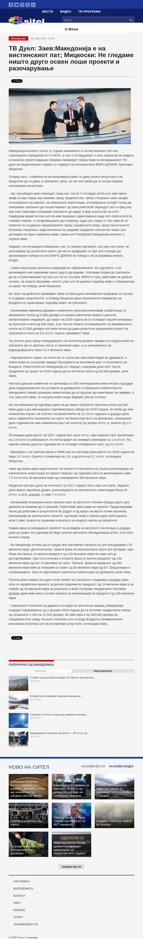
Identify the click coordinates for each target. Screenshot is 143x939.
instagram (22, 5)
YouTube (27, 5)
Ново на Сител (29, 767)
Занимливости (25, 924)
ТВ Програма (89, 11)
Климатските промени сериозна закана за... (56, 696)
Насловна (21, 881)
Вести (47, 11)
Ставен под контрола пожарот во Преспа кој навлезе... (63, 677)
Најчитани (40, 671)
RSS (33, 5)
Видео (65, 11)
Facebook (11, 5)
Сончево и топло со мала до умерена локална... (59, 714)
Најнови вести (93, 766)
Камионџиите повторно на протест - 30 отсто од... (59, 733)
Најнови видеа (121, 766)
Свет (17, 902)
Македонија (23, 888)
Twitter (16, 5)
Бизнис (19, 910)
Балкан (19, 895)
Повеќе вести (71, 866)
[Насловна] (26, 24)
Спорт (18, 917)
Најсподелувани (103, 671)
